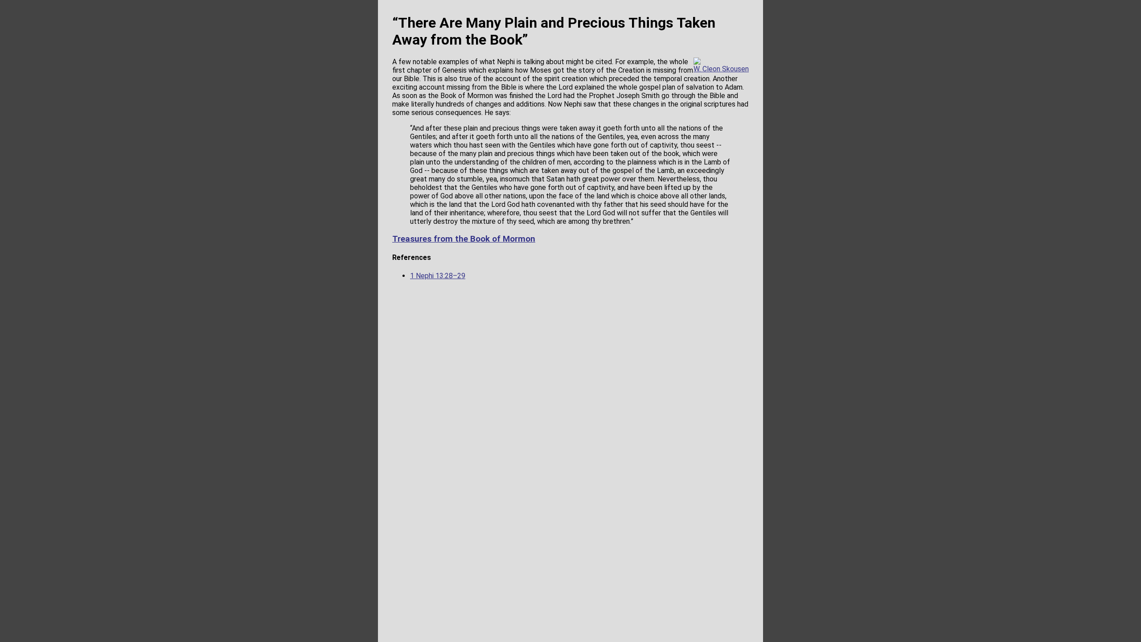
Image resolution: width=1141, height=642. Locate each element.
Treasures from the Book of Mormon (463, 239)
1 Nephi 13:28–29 (437, 276)
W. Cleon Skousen (721, 69)
